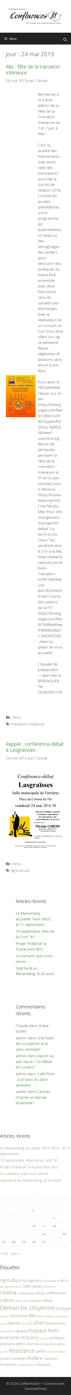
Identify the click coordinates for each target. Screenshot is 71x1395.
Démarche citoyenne (27, 1308)
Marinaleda (6, 1331)
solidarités (18, 1358)
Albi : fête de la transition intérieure (33, 69)
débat (48, 1300)
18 (54, 1226)
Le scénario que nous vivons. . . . (26, 1173)
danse (19, 1301)
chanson (50, 1286)
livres (25, 1323)
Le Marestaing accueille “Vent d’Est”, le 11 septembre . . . (34, 919)
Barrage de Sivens (10, 1286)
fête (32, 1315)
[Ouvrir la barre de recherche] (65, 40)
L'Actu (16, 717)
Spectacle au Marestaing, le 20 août (30, 1180)
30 (34, 1242)
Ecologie (63, 1308)
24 (44, 1234)
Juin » (15, 1253)
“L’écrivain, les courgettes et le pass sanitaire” (35, 1043)
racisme (4, 1351)
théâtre (35, 1358)
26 (64, 1234)
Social (4, 1358)
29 (24, 1242)
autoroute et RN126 (55, 1281)
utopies (30, 1364)
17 (44, 1226)
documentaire (33, 1301)
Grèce (40, 1316)
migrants (20, 1330)
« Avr (4, 1253)
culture (7, 1300)
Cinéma (8, 1292)
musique (37, 1330)
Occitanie (44, 1338)
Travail (21, 1364)
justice (3, 1323)
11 (54, 1218)
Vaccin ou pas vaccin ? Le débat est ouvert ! (35, 1061)
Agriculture (20, 870)
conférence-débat (30, 1293)
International (61, 1316)
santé (40, 1351)
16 (34, 1226)
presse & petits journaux (21, 1343)
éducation (43, 1364)
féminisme (18, 1315)
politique (57, 1337)
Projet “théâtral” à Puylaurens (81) (29, 1167)
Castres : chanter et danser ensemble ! (34, 1097)
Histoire (49, 1316)
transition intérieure (27, 724)
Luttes (37, 1322)
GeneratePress (35, 1388)
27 (3, 1242)
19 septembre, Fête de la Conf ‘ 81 (29, 1160)
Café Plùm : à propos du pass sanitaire (35, 1079)
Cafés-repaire (32, 1286)
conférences (55, 1293)
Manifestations (56, 1323)
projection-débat (54, 1344)
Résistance (22, 1350)
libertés (14, 1323)
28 (13, 1242)
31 (44, 1242)
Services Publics (55, 1351)
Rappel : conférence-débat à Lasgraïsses (35, 746)
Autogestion (32, 1280)
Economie (4, 1316)
